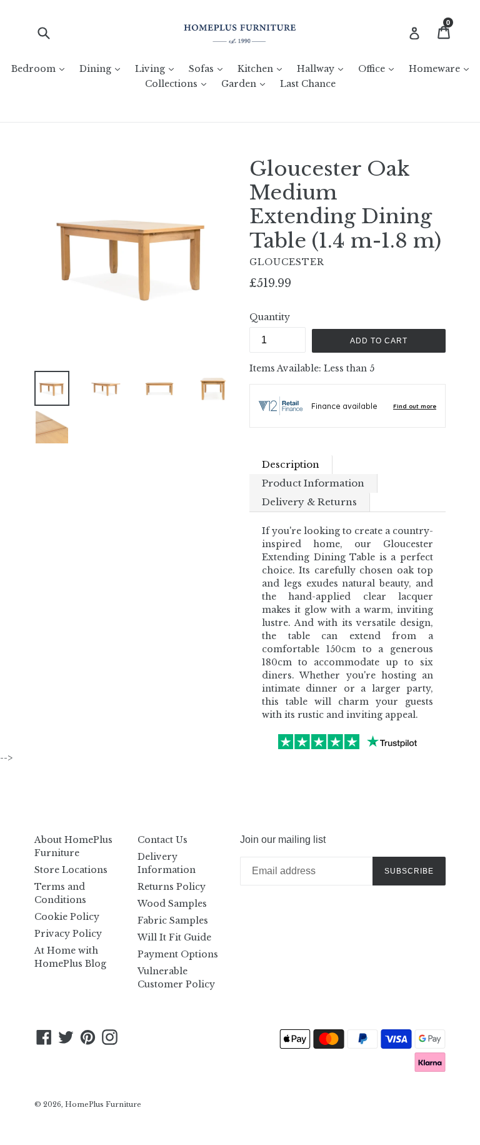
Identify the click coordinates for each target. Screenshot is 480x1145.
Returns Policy (172, 886)
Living (157, 68)
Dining (102, 68)
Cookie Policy (66, 916)
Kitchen (263, 68)
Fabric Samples (173, 920)
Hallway (323, 68)
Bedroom (41, 68)
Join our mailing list (283, 839)
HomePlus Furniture (103, 1104)
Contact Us (163, 839)
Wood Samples (172, 903)
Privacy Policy (68, 933)
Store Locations (71, 869)
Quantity (269, 317)
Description (290, 464)
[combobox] (51, 33)
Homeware (442, 68)
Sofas (209, 68)
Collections (178, 83)
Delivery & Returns (309, 502)
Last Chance (308, 83)
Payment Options (178, 954)
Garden (246, 83)
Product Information (313, 483)
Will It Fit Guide (174, 937)
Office (379, 68)
